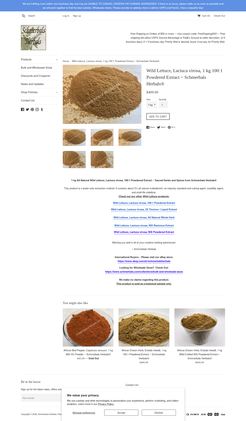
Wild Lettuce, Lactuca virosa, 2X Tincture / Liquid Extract (144, 209)
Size (148, 99)
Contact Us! (28, 100)
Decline (159, 412)
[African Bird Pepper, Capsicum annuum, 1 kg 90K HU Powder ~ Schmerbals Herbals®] (88, 327)
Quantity (162, 99)
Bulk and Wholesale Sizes (36, 67)
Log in (66, 15)
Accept (121, 412)
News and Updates (32, 84)
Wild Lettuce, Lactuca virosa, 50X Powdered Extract (144, 232)
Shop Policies (39, 92)
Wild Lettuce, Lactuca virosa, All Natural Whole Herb (144, 217)
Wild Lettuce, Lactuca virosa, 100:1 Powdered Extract (144, 203)
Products (39, 59)
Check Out (219, 15)
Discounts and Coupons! (35, 76)
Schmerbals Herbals (47, 414)
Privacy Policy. (106, 404)
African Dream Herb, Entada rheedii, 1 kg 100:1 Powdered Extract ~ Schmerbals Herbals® (143, 354)
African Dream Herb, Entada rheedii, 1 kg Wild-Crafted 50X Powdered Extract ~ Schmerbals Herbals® (199, 354)
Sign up (77, 15)
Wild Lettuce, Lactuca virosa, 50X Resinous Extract (144, 225)
